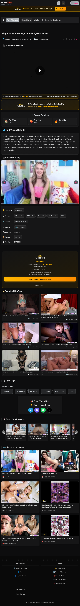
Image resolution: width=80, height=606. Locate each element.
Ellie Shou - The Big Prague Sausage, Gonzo (15, 315)
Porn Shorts (26, 20)
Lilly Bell (18, 210)
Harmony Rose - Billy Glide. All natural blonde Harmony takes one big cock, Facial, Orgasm (59, 316)
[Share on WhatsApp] (43, 410)
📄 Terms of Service (59, 572)
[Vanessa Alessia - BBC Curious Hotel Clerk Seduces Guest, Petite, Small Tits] (16, 429)
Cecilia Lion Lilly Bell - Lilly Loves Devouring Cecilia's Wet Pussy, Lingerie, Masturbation (57, 506)
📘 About (20, 572)
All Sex (29, 216)
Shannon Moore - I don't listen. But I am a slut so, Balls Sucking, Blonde (19, 539)
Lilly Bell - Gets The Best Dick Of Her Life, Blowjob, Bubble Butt (20, 506)
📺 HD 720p (19, 227)
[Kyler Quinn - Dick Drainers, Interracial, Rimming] (20, 333)
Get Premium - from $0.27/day (40, 279)
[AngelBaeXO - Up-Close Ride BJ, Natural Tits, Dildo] (38, 429)
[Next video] (76, 432)
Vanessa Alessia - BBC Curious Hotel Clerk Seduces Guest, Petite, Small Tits (16, 438)
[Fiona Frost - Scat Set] (60, 461)
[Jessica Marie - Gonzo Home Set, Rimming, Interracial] (59, 333)
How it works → (40, 285)
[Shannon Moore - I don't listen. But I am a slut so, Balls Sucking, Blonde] (20, 525)
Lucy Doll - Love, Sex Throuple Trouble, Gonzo (54, 372)
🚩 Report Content (60, 583)
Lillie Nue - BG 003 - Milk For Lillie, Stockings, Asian (18, 372)
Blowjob (25, 39)
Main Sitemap (20, 594)
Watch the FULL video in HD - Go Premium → (62, 96)
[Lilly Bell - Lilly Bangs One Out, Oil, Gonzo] (20, 461)
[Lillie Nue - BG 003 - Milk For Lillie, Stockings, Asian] (20, 360)
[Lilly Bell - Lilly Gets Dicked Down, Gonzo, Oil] (60, 525)
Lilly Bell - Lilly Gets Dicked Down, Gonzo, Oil (58, 538)
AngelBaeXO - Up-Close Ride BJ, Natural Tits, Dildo (37, 437)
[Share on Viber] (36, 410)
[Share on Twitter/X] (49, 410)
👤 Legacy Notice (20, 576)
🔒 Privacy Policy (59, 568)
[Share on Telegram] (30, 410)
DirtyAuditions (19, 221)
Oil (62, 216)
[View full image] (40, 182)
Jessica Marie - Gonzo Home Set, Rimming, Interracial (56, 344)
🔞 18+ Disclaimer (59, 576)
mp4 (16, 237)
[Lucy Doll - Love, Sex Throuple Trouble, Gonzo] (59, 360)
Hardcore (52, 216)
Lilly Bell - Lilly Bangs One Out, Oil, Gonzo (17, 473)
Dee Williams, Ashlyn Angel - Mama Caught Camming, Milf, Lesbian (59, 438)
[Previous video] (3, 432)
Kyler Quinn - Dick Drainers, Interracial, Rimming (17, 344)
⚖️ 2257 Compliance (59, 579)
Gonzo (40, 216)
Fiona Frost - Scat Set (49, 473)
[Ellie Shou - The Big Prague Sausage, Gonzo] (20, 304)
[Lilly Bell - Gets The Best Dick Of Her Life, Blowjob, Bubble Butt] (20, 492)
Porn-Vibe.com (12, 20)
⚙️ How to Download (20, 568)
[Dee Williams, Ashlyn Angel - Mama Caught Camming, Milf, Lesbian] (60, 429)
